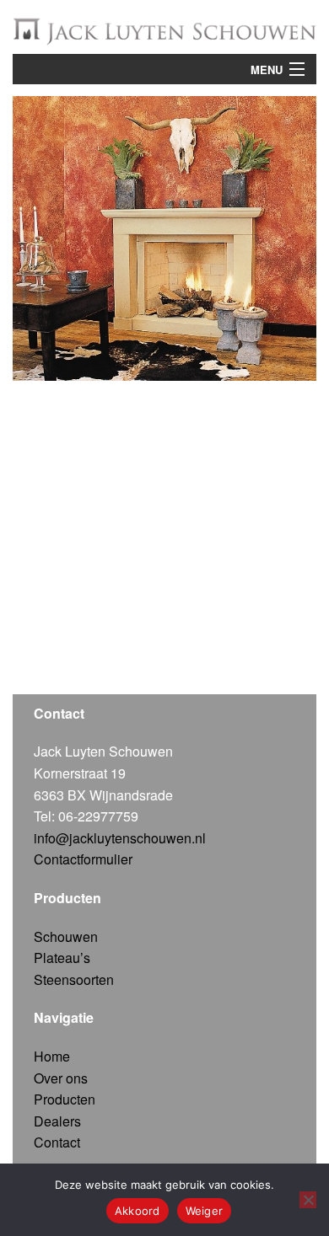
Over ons (61, 1078)
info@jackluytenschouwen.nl (120, 838)
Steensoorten (74, 979)
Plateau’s (62, 957)
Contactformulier (83, 859)
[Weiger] (307, 1199)
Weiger (205, 1210)
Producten (64, 1099)
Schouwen (66, 936)
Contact (57, 1142)
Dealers (57, 1121)
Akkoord (137, 1210)
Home (52, 1056)
